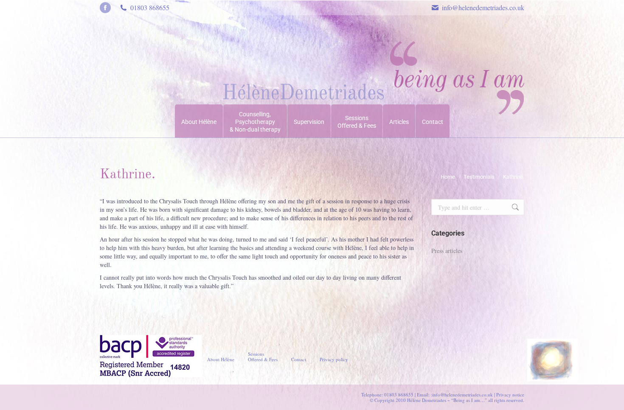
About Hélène (220, 359)
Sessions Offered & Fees (263, 356)
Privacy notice (510, 394)
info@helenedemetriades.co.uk (483, 7)
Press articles (446, 251)
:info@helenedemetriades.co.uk (462, 394)
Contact (298, 359)
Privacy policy (334, 359)
